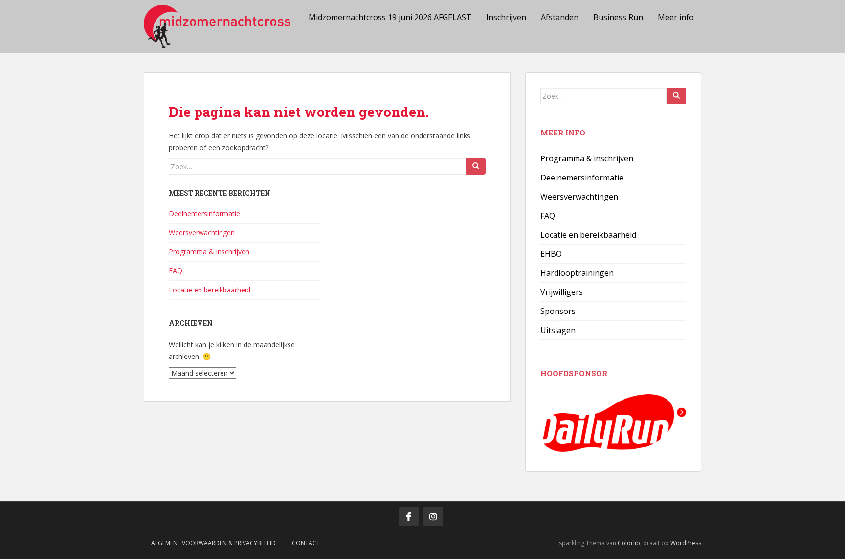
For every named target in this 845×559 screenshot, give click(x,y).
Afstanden (559, 17)
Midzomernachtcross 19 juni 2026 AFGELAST (390, 17)
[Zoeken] (476, 166)
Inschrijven (506, 17)
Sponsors (558, 311)
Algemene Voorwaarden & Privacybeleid (213, 543)
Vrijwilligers (561, 292)
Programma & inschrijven (209, 251)
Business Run (618, 17)
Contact (306, 543)
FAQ (175, 270)
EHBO (551, 253)
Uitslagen (558, 330)
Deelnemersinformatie (204, 213)
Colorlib (629, 543)
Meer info (676, 17)
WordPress (685, 543)
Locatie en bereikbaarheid (209, 289)
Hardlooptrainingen (577, 273)
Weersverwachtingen (202, 232)
